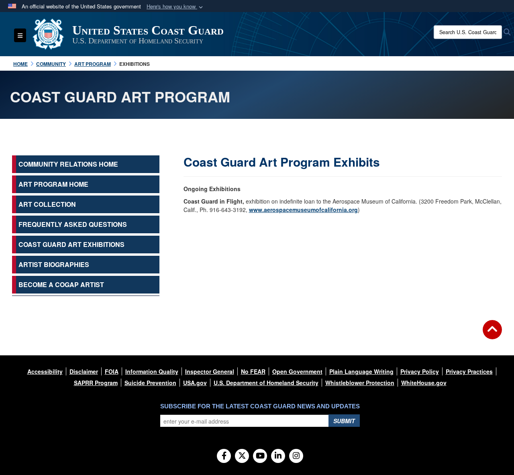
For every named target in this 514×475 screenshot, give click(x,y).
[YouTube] (260, 456)
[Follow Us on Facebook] (224, 456)
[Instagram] (296, 456)
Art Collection (47, 204)
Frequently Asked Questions (72, 224)
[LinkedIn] (278, 456)
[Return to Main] (492, 334)
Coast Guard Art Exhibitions (71, 244)
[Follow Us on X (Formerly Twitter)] (242, 456)
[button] (175, 6)
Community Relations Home (68, 164)
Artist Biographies (53, 264)
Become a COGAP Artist (61, 284)
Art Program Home (53, 184)
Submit (344, 421)
